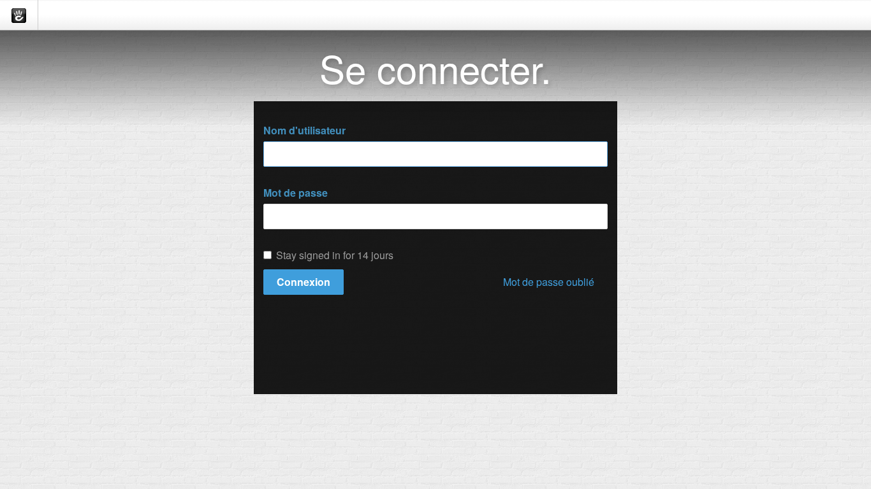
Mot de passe (295, 193)
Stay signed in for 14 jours (334, 255)
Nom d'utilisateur (304, 131)
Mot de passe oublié (548, 281)
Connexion (303, 281)
